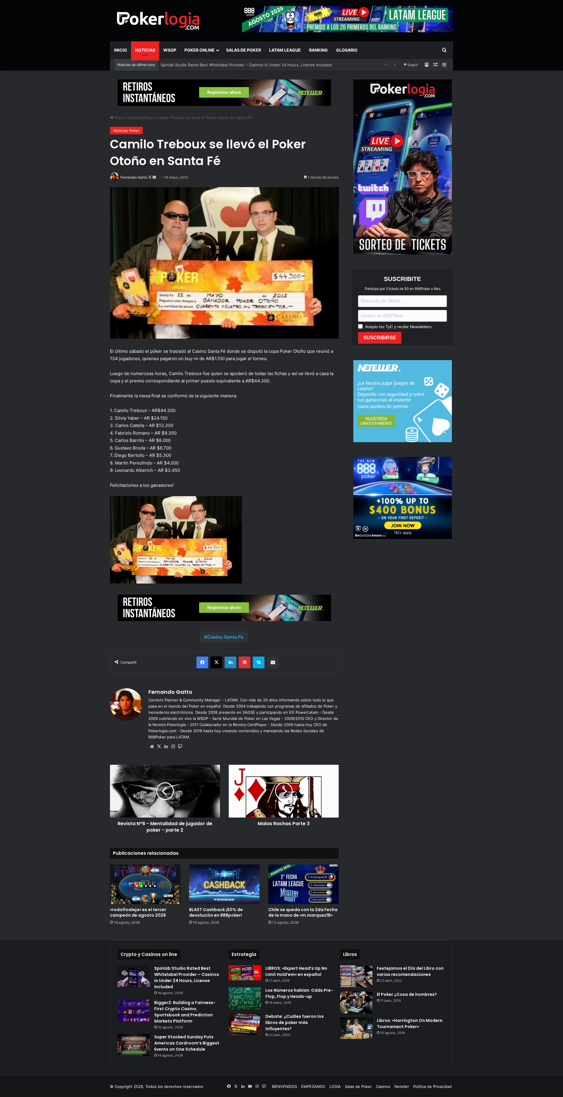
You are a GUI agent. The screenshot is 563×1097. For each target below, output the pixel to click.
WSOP (169, 50)
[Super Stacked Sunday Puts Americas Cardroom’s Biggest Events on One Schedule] (134, 1045)
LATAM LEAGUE (285, 50)
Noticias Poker (140, 117)
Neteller (401, 1086)
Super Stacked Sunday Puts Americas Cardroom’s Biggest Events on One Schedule (186, 1043)
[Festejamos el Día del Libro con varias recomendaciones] (356, 976)
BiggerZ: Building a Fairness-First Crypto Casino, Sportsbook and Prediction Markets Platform (185, 1012)
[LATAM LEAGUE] (224, 92)
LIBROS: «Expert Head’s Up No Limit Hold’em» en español (296, 971)
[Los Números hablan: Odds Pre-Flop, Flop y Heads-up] (245, 998)
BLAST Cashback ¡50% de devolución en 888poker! (208, 64)
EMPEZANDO (313, 1086)
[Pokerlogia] (158, 20)
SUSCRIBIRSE (379, 337)
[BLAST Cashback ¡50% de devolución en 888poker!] (224, 884)
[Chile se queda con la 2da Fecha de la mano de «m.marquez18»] (303, 884)
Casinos (383, 1086)
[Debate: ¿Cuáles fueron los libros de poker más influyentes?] (245, 1024)
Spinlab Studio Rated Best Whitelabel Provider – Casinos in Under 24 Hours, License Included (186, 977)
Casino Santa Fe (225, 637)
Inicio (120, 50)
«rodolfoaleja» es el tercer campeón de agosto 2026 (138, 912)
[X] (158, 746)
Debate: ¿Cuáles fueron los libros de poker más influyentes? (294, 1022)
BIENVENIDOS (284, 1086)
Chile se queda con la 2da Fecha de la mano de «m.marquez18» (303, 912)
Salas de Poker (243, 50)
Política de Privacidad (432, 1086)
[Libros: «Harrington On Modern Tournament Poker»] (356, 1028)
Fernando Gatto (134, 177)
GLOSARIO (346, 50)
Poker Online (199, 50)
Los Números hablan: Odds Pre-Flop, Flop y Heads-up (299, 993)
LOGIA (335, 1086)
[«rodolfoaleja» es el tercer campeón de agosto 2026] (145, 884)
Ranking (318, 50)
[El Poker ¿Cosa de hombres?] (356, 1002)
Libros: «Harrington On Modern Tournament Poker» (409, 1024)
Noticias (145, 50)
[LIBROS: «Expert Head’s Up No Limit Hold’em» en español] (245, 972)
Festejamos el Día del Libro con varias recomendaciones (410, 971)
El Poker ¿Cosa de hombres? (407, 994)
